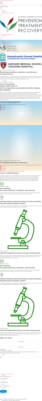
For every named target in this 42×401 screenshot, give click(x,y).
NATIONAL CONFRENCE (4, 396)
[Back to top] (1, 356)
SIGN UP (3, 391)
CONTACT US (4, 35)
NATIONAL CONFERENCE (7, 34)
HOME (3, 10)
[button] (2, 106)
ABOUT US (4, 11)
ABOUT (1, 394)
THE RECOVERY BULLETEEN (7, 12)
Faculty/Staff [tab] (21, 341)
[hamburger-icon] (1, 9)
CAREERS (2, 397)
